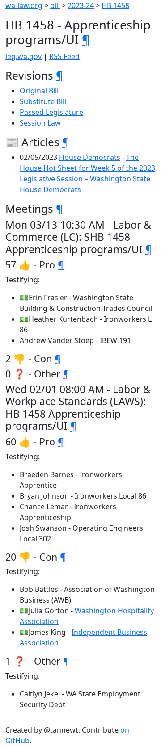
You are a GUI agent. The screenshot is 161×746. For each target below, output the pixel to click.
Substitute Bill (43, 101)
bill (55, 5)
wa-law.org (23, 5)
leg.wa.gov (23, 56)
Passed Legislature (51, 112)
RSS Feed (64, 56)
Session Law (40, 123)
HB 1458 (115, 5)
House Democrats (89, 157)
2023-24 (81, 5)
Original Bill (39, 91)
